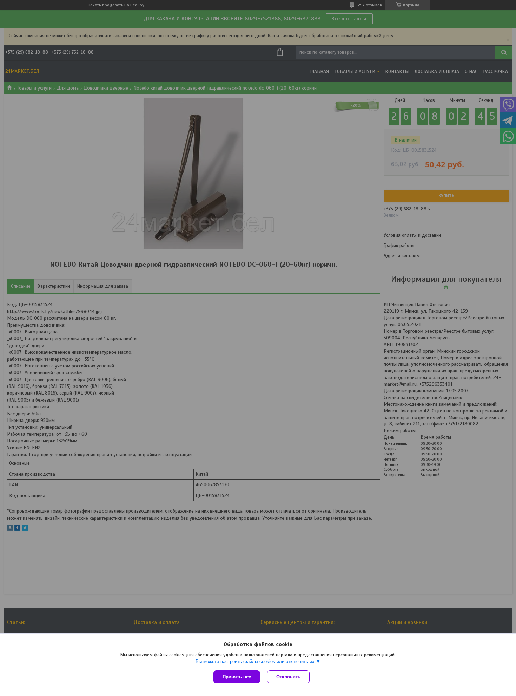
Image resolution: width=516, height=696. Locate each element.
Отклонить (288, 676)
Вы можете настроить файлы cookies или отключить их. (256, 661)
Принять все (237, 676)
